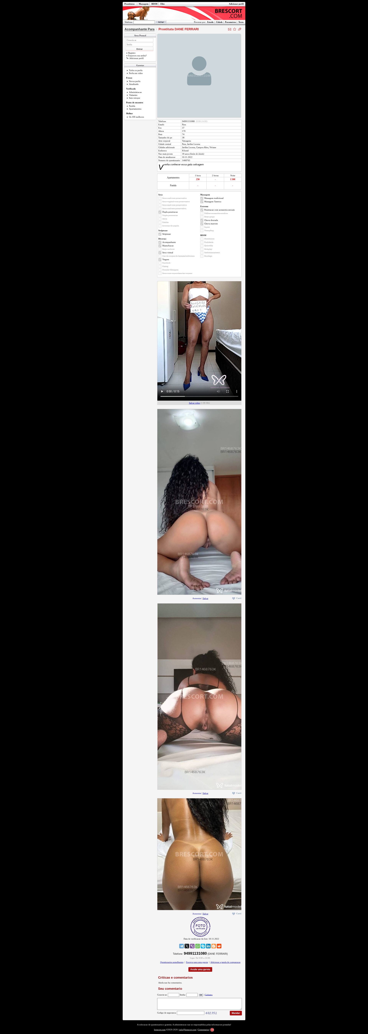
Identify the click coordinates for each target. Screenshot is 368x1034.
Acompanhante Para (139, 29)
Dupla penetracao (170, 212)
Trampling (209, 230)
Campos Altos (202, 147)
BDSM (154, 4)
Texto (241, 22)
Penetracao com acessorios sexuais (219, 210)
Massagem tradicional (213, 198)
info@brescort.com (187, 1029)
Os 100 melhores (136, 117)
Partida (132, 106)
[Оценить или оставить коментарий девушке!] (234, 29)
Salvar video (194, 403)
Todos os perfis (135, 70)
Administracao (135, 92)
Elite (162, 4)
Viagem (165, 259)
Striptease (166, 234)
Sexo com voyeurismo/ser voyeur (177, 273)
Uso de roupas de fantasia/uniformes (178, 256)
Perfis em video (136, 73)
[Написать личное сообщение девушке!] (229, 29)
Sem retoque (134, 98)
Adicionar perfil (236, 4)
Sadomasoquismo (212, 252)
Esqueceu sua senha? (137, 55)
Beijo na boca (168, 249)
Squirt (207, 227)
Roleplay (208, 249)
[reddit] (219, 946)
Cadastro (209, 994)
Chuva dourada (211, 220)
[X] (187, 946)
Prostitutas (129, 4)
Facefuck (166, 263)
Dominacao (209, 239)
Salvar (205, 598)
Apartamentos (135, 109)
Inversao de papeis (170, 226)
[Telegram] (181, 946)
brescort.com (160, 1029)
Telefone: (129, 22)
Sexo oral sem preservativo (174, 208)
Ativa (164, 219)
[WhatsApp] (197, 946)
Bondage (208, 256)
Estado (210, 22)
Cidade (219, 22)
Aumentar (196, 598)
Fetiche (165, 222)
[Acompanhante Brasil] (184, 13)
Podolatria (208, 242)
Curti (238, 598)
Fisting (165, 266)
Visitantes (133, 95)
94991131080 (188, 121)
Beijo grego (209, 217)
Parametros (230, 22)
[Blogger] (213, 946)
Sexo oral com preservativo (174, 198)
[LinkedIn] (208, 946)
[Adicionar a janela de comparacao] (239, 29)
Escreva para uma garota (197, 962)
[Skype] (203, 946)
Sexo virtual (167, 252)
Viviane (212, 147)
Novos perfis (134, 81)
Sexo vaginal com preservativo (176, 201)
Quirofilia (208, 245)
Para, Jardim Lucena (191, 144)
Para (184, 124)
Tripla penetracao (170, 215)
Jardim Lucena (188, 147)
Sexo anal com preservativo (174, 205)
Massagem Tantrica (212, 201)
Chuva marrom (211, 223)
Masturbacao (168, 245)
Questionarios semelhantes (171, 962)
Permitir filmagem (170, 270)
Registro (132, 53)
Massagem (143, 4)
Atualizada (133, 84)
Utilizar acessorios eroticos (216, 213)
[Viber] (192, 946)
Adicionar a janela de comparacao (225, 962)
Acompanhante (169, 242)
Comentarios (203, 1029)
